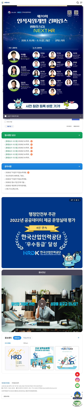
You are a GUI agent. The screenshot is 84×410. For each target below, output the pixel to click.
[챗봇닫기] (82, 392)
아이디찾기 (69, 126)
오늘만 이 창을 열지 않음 (13, 116)
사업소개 (5, 232)
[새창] (77, 395)
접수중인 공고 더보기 (79, 135)
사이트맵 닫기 (81, 208)
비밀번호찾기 (77, 126)
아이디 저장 (9, 122)
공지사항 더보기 (79, 166)
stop (76, 200)
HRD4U (6, 216)
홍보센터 (5, 285)
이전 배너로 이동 (74, 200)
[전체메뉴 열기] (81, 2)
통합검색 (78, 2)
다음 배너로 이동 (78, 200)
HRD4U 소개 (7, 298)
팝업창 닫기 (80, 116)
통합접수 (5, 264)
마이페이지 (6, 306)
